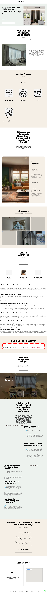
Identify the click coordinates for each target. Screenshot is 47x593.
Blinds (9, 379)
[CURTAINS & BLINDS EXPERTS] (21, 1)
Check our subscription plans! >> (34, 347)
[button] (1, 382)
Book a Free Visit (5, 19)
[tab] (1, 384)
